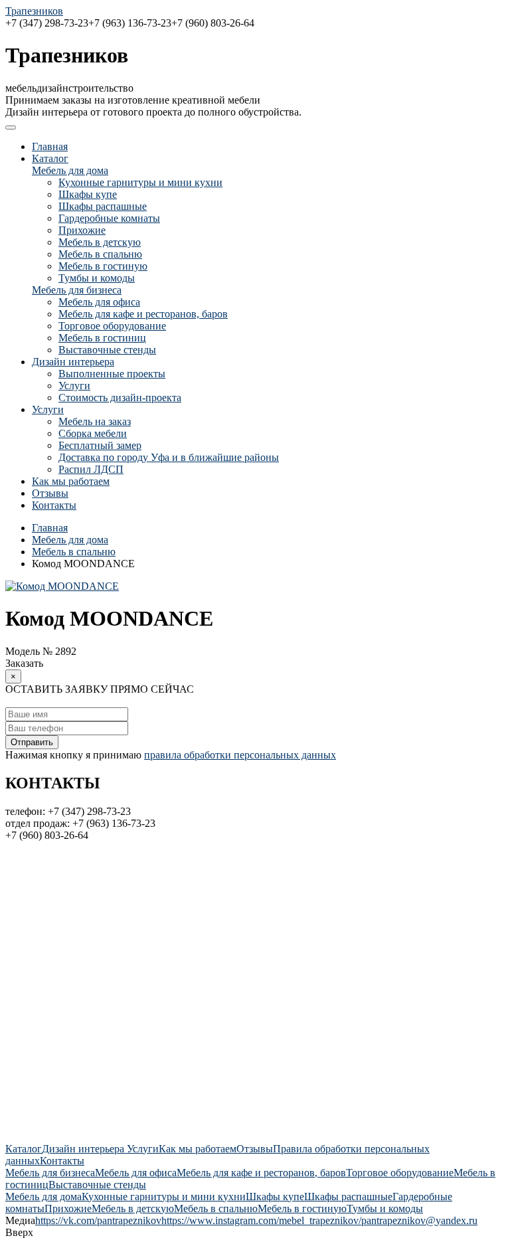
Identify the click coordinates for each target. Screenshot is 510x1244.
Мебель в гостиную (102, 266)
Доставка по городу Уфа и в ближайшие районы (168, 457)
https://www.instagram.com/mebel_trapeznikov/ (261, 1220)
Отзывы (50, 493)
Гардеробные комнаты (109, 218)
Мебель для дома (70, 170)
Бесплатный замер (99, 445)
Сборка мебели (92, 433)
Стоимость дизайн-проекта (119, 397)
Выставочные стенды (107, 349)
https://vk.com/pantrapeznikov (98, 1220)
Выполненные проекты (111, 373)
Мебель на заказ (94, 421)
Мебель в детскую (99, 242)
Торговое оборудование (112, 325)
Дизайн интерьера (73, 361)
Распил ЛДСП (91, 469)
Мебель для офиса (99, 302)
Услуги (74, 385)
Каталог (50, 158)
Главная (50, 146)
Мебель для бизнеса (77, 290)
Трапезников (34, 11)
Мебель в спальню (100, 254)
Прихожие (82, 230)
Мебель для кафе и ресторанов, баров (143, 313)
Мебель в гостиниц (102, 337)
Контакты (54, 505)
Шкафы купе (87, 194)
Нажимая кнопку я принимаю (170, 754)
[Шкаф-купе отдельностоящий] (62, 586)
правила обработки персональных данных (240, 754)
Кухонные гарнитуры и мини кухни (140, 182)
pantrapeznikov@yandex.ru (419, 1220)
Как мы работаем (71, 481)
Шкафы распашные (102, 206)
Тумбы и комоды (96, 278)
